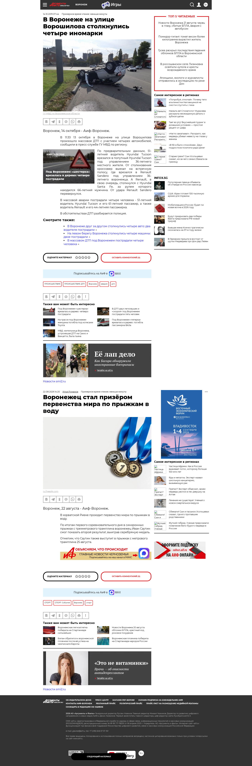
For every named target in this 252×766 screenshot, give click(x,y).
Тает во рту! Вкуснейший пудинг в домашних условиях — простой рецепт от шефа (187, 125)
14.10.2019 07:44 (51, 14)
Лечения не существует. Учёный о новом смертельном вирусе (187, 501)
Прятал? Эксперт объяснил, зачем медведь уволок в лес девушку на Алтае (187, 492)
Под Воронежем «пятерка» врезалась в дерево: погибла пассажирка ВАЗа (127, 322)
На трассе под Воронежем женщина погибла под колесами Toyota (75, 322)
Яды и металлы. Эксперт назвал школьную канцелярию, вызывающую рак (186, 480)
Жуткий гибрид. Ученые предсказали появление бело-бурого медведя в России (189, 526)
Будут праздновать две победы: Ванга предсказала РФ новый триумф (185, 218)
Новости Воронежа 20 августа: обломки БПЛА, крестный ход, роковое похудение (128, 630)
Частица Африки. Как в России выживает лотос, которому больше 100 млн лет (188, 469)
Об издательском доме (78, 700)
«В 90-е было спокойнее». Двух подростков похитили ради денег (187, 146)
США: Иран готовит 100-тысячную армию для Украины (186, 194)
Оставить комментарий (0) (126, 258)
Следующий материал (99, 757)
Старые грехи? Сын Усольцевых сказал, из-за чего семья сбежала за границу (188, 159)
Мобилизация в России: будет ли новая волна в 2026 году (186, 206)
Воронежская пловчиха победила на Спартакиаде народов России (130, 639)
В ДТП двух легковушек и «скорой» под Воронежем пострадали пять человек (126, 311)
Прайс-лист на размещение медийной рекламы (172, 703)
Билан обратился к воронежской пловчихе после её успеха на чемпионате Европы (76, 641)
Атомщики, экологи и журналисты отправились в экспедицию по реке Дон (182, 80)
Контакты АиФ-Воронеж (79, 703)
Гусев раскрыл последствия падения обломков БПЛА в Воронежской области (181, 53)
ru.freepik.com (50, 491)
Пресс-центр (102, 700)
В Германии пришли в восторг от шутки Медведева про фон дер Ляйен (188, 240)
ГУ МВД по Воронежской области (61, 113)
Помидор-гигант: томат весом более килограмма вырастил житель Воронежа (181, 39)
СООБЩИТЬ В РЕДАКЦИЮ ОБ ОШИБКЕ (84, 707)
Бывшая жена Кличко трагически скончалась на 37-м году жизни (185, 228)
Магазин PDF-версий (123, 700)
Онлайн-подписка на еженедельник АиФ (160, 700)
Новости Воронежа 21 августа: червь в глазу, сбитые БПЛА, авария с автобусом (181, 25)
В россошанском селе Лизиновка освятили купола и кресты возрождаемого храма (181, 67)
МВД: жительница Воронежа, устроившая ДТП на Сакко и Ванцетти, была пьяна (73, 333)
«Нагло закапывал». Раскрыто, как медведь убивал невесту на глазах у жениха (188, 136)
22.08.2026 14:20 (51, 391)
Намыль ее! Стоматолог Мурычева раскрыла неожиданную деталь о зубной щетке (187, 114)
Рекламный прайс (106, 703)
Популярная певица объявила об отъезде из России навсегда (184, 183)
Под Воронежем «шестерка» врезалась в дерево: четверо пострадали (73, 311)
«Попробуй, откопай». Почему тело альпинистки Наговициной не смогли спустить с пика (188, 102)
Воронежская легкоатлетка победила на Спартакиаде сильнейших (72, 630)
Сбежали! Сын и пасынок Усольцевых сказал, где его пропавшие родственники (189, 514)
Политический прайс (130, 703)
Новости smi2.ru (54, 381)
